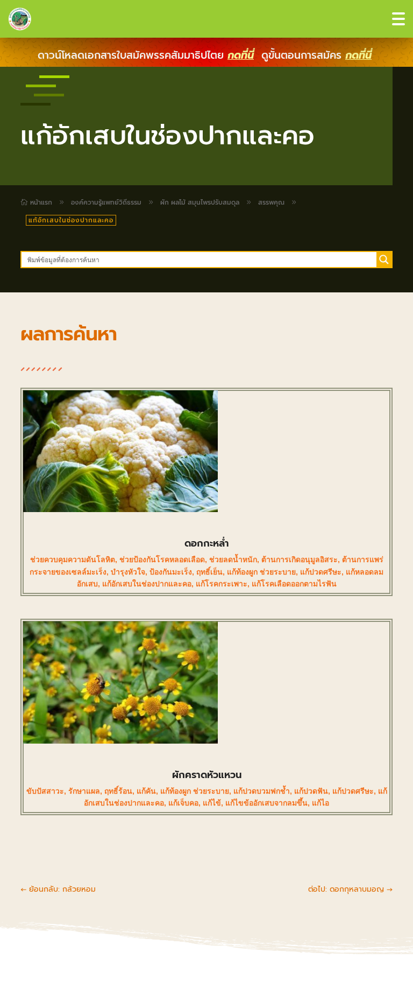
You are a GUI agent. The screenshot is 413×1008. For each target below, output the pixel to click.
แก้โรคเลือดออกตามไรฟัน (294, 583)
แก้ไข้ (212, 803)
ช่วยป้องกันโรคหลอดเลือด (162, 559)
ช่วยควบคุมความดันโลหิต (72, 559)
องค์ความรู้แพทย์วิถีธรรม (106, 202)
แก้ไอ (320, 803)
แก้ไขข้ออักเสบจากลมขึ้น (266, 803)
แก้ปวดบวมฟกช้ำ (261, 791)
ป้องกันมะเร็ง (170, 572)
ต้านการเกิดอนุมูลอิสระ (299, 559)
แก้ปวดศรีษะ (320, 572)
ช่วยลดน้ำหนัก (233, 559)
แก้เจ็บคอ (183, 803)
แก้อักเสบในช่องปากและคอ (146, 583)
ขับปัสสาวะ (45, 791)
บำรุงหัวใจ (128, 572)
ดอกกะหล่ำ (206, 543)
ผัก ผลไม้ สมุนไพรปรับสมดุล (199, 202)
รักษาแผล (84, 791)
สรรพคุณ (271, 202)
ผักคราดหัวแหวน (206, 774)
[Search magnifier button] (383, 259)
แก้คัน (146, 791)
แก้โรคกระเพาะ (221, 583)
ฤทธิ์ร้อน (118, 791)
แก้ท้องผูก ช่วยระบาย (261, 572)
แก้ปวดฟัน (311, 791)
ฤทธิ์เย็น (209, 572)
